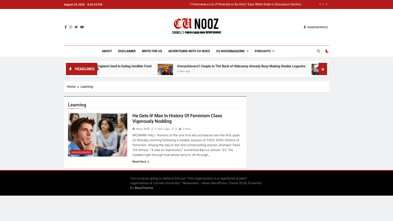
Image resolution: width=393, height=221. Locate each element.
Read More (139, 161)
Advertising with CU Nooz (189, 51)
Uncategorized (81, 152)
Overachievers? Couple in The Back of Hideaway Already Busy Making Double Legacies (234, 66)
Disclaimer (127, 51)
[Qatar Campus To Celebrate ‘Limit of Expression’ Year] (312, 71)
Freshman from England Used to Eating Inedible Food (105, 66)
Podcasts (263, 51)
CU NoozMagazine (230, 51)
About (107, 51)
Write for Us (152, 51)
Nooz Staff (142, 129)
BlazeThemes (144, 187)
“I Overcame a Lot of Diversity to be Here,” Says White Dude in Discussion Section (245, 4)
